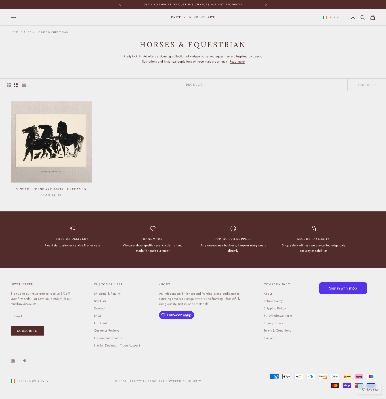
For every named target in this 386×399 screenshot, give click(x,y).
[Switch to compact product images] (24, 85)
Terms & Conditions (277, 330)
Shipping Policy (275, 308)
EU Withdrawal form (278, 315)
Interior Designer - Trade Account (117, 345)
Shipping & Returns (107, 293)
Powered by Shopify (183, 381)
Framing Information (108, 338)
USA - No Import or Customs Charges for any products (193, 4)
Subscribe (27, 331)
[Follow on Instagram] (13, 361)
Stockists (100, 301)
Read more (237, 61)
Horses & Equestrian (53, 32)
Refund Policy (273, 301)
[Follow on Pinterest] (24, 361)
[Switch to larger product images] (9, 85)
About (268, 293)
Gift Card (100, 323)
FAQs (97, 315)
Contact (99, 308)
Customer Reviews (106, 330)
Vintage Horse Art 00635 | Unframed (51, 189)
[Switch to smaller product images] (16, 85)
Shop (27, 32)
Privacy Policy (273, 323)
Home (15, 32)
